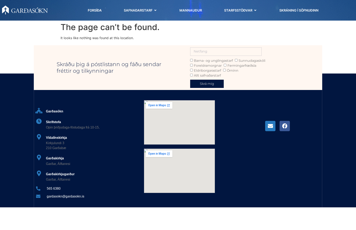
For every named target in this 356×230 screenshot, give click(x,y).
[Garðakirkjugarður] (39, 173)
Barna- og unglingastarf (213, 60)
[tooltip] (270, 126)
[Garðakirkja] (39, 157)
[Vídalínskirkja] (39, 137)
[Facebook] (285, 126)
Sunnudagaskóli (252, 60)
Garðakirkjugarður (60, 174)
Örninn (232, 70)
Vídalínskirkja (56, 137)
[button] (140, 10)
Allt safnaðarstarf (207, 75)
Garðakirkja (55, 158)
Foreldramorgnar (208, 65)
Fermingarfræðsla (241, 65)
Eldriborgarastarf (207, 70)
